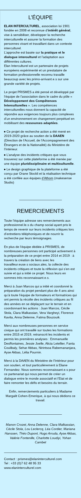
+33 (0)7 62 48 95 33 (26, 463)
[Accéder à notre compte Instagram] (14, 475)
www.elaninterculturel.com (22, 468)
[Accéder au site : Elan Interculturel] (21, 488)
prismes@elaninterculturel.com (40, 459)
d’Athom (47, 178)
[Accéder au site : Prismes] (60, 488)
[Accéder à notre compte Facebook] (6, 475)
